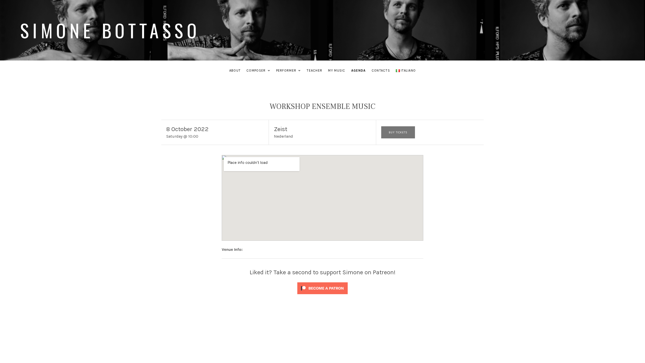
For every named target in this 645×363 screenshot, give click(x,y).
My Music (336, 70)
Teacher (314, 70)
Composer (259, 71)
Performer (290, 71)
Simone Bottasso (110, 30)
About (235, 70)
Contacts (381, 70)
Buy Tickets (398, 132)
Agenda (358, 70)
